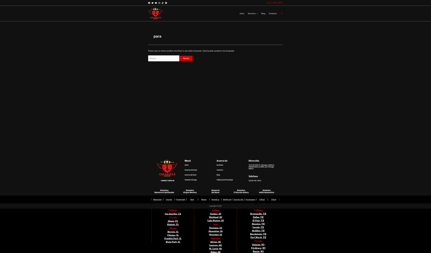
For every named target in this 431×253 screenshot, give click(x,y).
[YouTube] (156, 3)
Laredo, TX (258, 227)
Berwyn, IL (172, 231)
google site (239, 199)
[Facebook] (149, 3)
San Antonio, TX (258, 233)
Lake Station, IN (215, 220)
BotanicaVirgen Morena (190, 191)
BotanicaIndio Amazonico (266, 191)
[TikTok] (163, 3)
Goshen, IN (215, 213)
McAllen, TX (258, 230)
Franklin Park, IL (172, 238)
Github (262, 199)
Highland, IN (215, 217)
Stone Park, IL (173, 241)
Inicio (242, 13)
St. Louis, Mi (215, 248)
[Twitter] (153, 3)
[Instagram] (159, 3)
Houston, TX (258, 223)
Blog (263, 13)
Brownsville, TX (258, 213)
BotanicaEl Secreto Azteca (241, 191)
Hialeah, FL (173, 224)
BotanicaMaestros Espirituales (164, 191)
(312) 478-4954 (275, 2)
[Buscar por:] (164, 58)
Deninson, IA (215, 227)
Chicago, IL (173, 235)
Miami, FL (173, 220)
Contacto (273, 13)
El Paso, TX (258, 220)
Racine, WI (258, 251)
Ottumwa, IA (215, 234)
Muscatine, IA (216, 231)
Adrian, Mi (215, 241)
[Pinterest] (166, 3)
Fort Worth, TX (258, 237)
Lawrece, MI (215, 245)
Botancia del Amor (215, 191)
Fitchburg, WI (258, 247)
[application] (257, 13)
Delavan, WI (258, 244)
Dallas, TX (258, 217)
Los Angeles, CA (173, 213)
